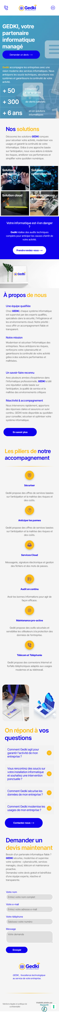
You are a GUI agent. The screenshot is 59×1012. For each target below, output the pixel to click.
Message (11, 928)
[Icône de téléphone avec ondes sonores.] (6, 9)
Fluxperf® (44, 1005)
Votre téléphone (14, 916)
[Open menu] (53, 8)
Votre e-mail (12, 904)
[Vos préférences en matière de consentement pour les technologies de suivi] (54, 1007)
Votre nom (11, 891)
